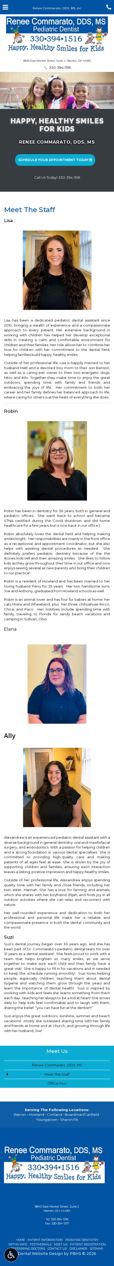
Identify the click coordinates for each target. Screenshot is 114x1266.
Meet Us (57, 1051)
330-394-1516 (59, 1219)
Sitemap (96, 1248)
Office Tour (57, 1083)
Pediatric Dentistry (81, 1240)
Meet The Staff (57, 1074)
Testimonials (40, 1244)
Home (20, 1240)
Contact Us (57, 1248)
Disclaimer (78, 1248)
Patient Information (45, 1240)
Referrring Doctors (28, 1248)
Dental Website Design (40, 1253)
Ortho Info (17, 1244)
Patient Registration (88, 1244)
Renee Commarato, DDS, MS (57, 142)
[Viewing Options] (11, 1255)
